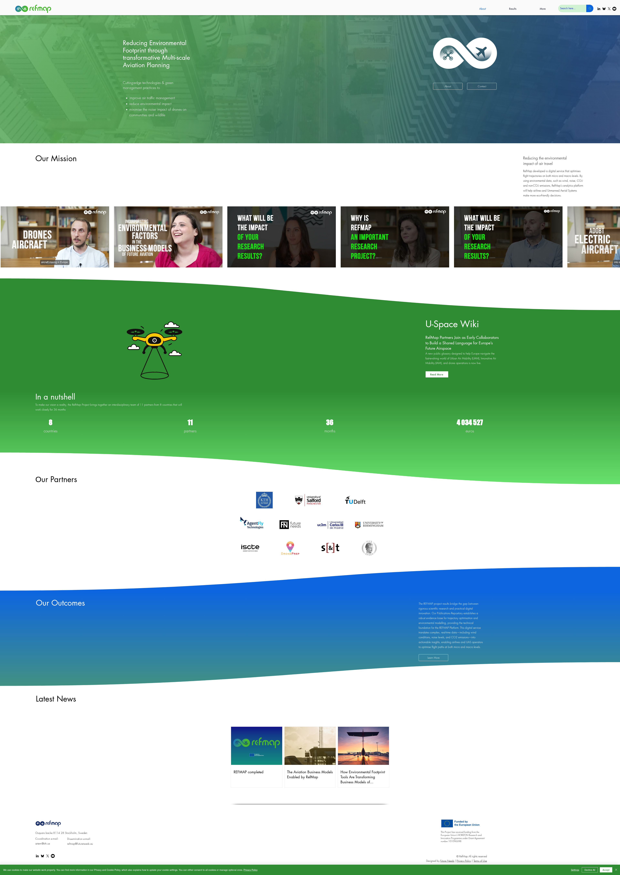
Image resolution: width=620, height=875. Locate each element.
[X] (609, 9)
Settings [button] (575, 869)
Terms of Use (480, 861)
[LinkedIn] (599, 9)
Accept (606, 869)
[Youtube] (614, 9)
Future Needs (447, 861)
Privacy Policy (464, 861)
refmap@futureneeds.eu (80, 843)
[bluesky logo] (604, 9)
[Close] (616, 869)
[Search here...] (589, 8)
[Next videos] (615, 236)
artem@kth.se (42, 843)
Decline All (589, 869)
